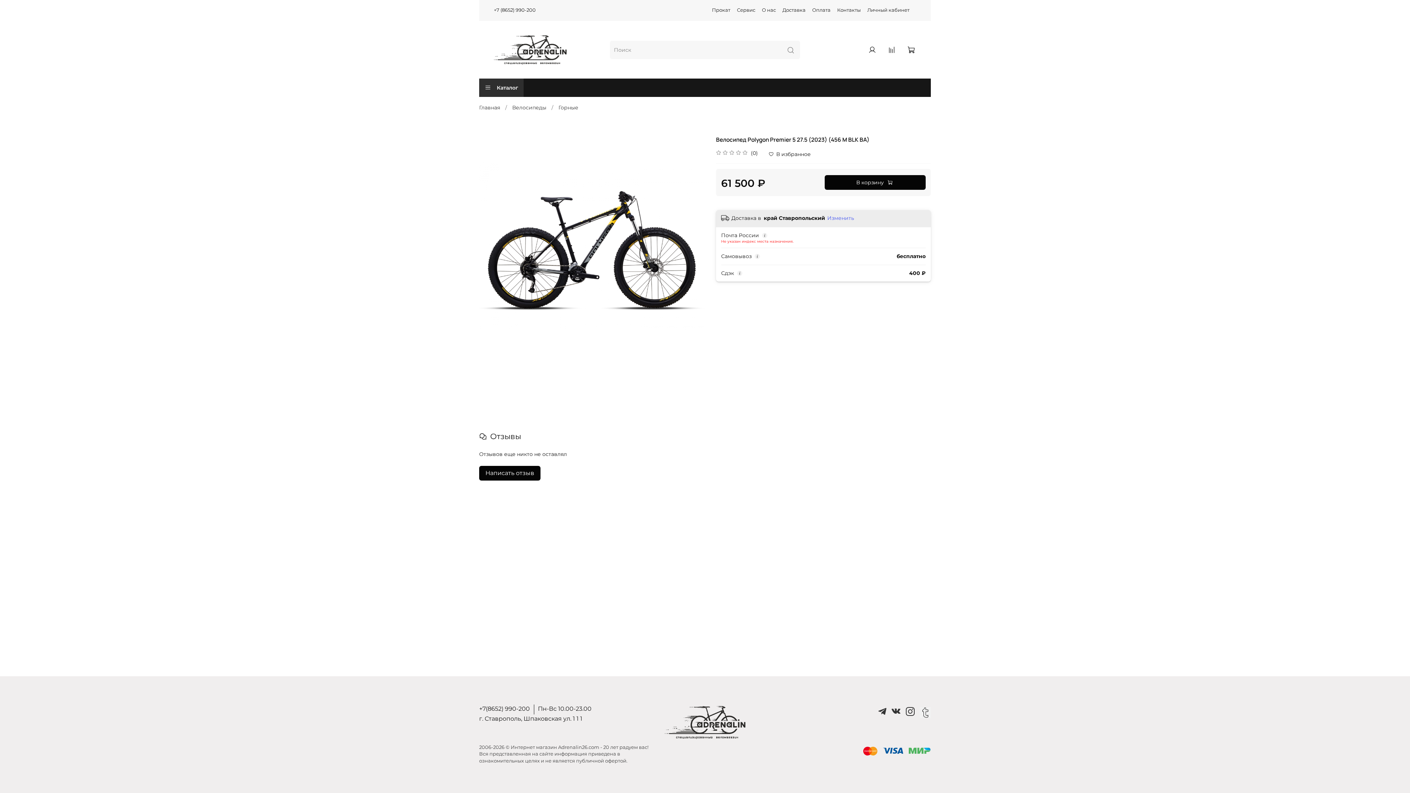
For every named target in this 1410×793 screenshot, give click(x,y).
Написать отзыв (509, 473)
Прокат (721, 10)
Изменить (840, 218)
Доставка (794, 10)
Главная (489, 107)
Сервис (746, 10)
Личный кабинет (888, 10)
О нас (769, 10)
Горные (568, 107)
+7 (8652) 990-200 (515, 10)
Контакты (849, 10)
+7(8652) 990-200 (504, 708)
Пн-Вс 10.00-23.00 (565, 708)
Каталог (507, 87)
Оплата (821, 10)
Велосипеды (529, 107)
